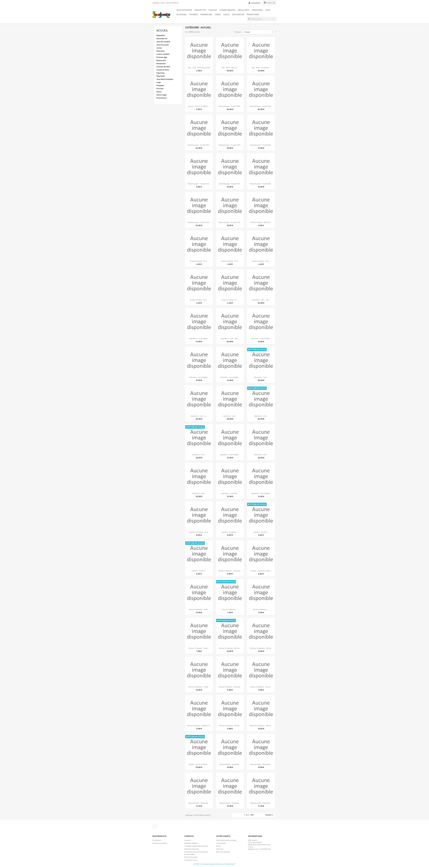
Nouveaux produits (159, 843)
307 (252, 815)
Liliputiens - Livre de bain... (261, 338)
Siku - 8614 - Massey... (230, 68)
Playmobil (182, 14)
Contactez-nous (190, 860)
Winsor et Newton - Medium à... (199, 726)
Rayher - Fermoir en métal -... (199, 106)
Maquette (160, 35)
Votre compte (223, 836)
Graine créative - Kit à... (199, 261)
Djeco (226, 14)
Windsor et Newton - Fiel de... (261, 648)
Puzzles (213, 10)
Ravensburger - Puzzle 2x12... (199, 184)
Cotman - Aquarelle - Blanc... (261, 571)
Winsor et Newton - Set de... (230, 648)
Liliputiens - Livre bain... (230, 493)
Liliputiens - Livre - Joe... (261, 300)
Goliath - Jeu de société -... (199, 764)
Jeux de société (184, 10)
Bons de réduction (223, 852)
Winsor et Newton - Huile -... (199, 648)
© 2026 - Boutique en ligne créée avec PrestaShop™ (214, 864)
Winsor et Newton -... (230, 609)
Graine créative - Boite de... (261, 222)
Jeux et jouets (162, 45)
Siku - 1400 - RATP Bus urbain (199, 68)
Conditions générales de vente (196, 846)
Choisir (259, 32)
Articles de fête (163, 67)
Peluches (160, 51)
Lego (267, 10)
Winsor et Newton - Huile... (199, 609)
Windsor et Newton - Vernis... (261, 726)
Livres (218, 14)
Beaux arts (161, 60)
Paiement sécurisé (191, 849)
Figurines (160, 73)
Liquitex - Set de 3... (261, 532)
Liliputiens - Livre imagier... (199, 338)
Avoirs (218, 846)
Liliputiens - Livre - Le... (199, 416)
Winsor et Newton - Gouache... (230, 571)
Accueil (162, 30)
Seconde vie (238, 14)
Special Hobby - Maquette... (230, 764)
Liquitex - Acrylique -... (230, 532)
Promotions (253, 14)
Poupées (193, 14)
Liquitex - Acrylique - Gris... (199, 532)
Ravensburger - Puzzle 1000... (230, 145)
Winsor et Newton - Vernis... (261, 687)
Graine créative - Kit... (230, 300)
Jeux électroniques (164, 79)
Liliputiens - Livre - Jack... (230, 338)
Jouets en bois (162, 70)
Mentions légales (190, 843)
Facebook (155, 826)
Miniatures (257, 10)
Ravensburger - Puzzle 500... (230, 184)
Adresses (220, 849)
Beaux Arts (243, 10)
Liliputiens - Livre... (261, 377)
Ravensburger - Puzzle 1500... (230, 106)
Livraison (187, 840)
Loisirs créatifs (227, 10)
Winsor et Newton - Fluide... (198, 687)
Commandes (221, 843)
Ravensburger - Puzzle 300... (261, 145)
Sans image (161, 95)
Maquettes (200, 10)
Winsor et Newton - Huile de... (230, 687)
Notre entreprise (190, 857)
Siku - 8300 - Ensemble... (261, 68)
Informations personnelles (226, 840)
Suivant (270, 815)
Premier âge (206, 14)
